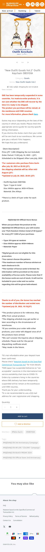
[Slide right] (28, 62)
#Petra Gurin (17, 432)
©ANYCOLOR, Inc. (9, 544)
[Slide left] (17, 62)
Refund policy (34, 516)
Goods (27, 78)
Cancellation (17, 520)
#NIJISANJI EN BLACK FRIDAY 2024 (17, 452)
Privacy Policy (8, 516)
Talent (37, 11)
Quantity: (6, 402)
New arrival (7, 11)
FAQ (4, 505)
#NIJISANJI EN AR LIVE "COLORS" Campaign (21, 447)
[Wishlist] (37, 4)
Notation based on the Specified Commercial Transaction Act (19, 511)
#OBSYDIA (30, 432)
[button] (28, 4)
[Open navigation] (4, 4)
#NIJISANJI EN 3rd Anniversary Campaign (20, 442)
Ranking (22, 11)
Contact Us (7, 520)
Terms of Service (21, 516)
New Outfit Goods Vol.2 (26, 82)
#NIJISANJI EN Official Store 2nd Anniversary (21, 457)
